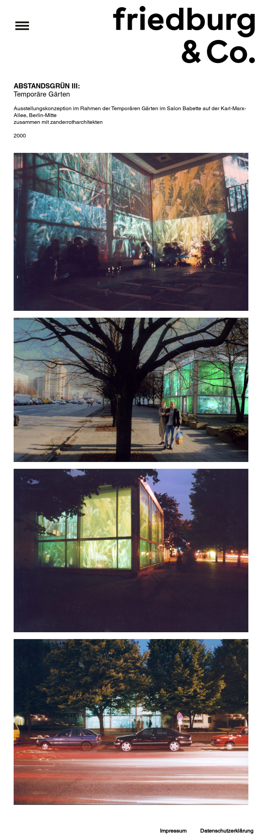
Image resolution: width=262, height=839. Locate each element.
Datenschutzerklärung (226, 830)
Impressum (173, 830)
